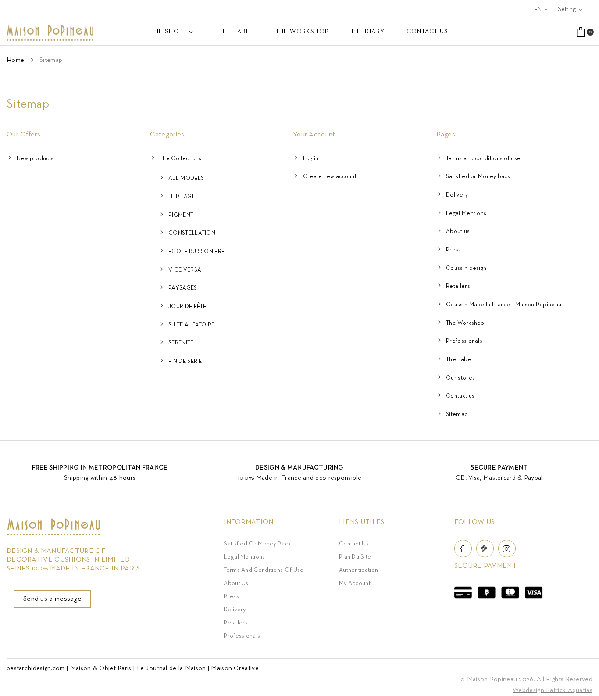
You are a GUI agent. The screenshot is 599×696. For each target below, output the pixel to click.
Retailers (458, 286)
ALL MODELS (186, 178)
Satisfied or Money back (478, 176)
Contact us (460, 396)
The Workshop (465, 323)
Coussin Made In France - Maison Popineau (503, 305)
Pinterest (485, 548)
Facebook (463, 548)
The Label (459, 359)
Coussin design (466, 268)
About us (458, 231)
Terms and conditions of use (483, 158)
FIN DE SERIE (185, 361)
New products (35, 158)
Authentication (358, 570)
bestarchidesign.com (36, 668)
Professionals (464, 341)
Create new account (330, 176)
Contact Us (354, 544)
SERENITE (180, 343)
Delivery (457, 195)
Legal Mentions (466, 213)
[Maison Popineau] (53, 534)
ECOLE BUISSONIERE (196, 252)
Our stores (460, 378)
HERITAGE (181, 197)
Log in (311, 158)
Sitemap (457, 414)
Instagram (507, 548)
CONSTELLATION (191, 233)
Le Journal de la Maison (171, 668)
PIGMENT (180, 215)
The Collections (181, 158)
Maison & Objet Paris (101, 668)
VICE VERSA (184, 270)
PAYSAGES (182, 288)
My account (355, 583)
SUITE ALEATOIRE (191, 325)
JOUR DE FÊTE (187, 306)
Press (453, 250)
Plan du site (355, 557)
